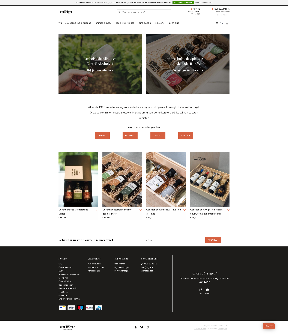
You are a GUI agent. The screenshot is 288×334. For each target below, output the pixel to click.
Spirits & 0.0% (103, 23)
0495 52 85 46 (150, 263)
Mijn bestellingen (121, 267)
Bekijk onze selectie (99, 70)
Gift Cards (145, 23)
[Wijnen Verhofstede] (85, 12)
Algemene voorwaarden (69, 274)
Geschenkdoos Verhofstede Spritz (73, 211)
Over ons (173, 23)
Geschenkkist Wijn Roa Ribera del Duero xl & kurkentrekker (206, 211)
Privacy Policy (64, 281)
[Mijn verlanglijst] (221, 22)
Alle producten (94, 263)
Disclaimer (63, 278)
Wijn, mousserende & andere (74, 23)
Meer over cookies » (204, 2)
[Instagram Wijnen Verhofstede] (147, 327)
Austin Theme (200, 329)
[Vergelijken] (217, 22)
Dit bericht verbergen (183, 2)
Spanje (102, 135)
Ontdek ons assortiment (186, 70)
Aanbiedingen (94, 271)
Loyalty (159, 23)
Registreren (119, 263)
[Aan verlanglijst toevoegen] (97, 209)
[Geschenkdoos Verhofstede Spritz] (78, 179)
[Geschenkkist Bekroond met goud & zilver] (122, 179)
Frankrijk (130, 135)
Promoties (63, 295)
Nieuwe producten (96, 267)
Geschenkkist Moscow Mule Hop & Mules (163, 211)
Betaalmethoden (65, 285)
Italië (157, 135)
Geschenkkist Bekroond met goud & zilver (117, 211)
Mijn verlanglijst (121, 271)
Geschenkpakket (125, 23)
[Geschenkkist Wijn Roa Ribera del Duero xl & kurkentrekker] (210, 179)
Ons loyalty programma (69, 299)
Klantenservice (64, 267)
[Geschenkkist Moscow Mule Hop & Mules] (166, 179)
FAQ (60, 263)
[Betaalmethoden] (63, 308)
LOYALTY (268, 326)
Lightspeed (222, 329)
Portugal (186, 135)
